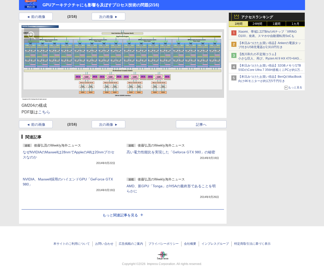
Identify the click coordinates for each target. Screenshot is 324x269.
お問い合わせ (104, 243)
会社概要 (190, 243)
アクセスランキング (257, 17)
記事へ (201, 124)
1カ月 (295, 24)
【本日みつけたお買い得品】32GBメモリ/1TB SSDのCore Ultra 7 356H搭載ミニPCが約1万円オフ (270, 70)
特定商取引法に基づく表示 (252, 243)
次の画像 (106, 17)
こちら (44, 112)
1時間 (238, 24)
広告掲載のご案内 (131, 243)
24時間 (257, 24)
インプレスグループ (215, 243)
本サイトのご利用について (71, 243)
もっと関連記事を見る (120, 215)
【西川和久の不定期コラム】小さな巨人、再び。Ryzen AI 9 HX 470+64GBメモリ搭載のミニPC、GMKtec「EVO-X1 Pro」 (270, 58)
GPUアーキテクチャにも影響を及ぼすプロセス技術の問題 (96, 5)
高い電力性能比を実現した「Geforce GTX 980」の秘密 (171, 152)
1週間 (276, 24)
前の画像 (38, 17)
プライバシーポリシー (163, 243)
